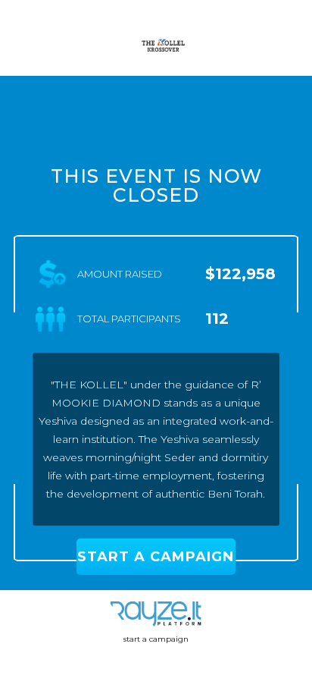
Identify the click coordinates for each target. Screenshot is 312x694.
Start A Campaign (155, 556)
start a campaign (156, 639)
